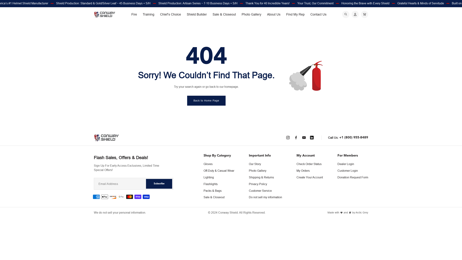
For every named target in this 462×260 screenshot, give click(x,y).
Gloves (208, 164)
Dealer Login (345, 164)
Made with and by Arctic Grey (348, 212)
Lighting (209, 177)
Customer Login (347, 170)
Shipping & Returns (261, 177)
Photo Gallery (257, 170)
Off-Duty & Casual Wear (219, 170)
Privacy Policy (258, 184)
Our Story (255, 164)
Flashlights (211, 184)
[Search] (345, 14)
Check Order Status (309, 164)
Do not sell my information (265, 197)
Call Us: (333, 137)
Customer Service (260, 190)
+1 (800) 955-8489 (353, 137)
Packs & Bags (213, 190)
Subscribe (159, 184)
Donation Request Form (352, 177)
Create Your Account (310, 177)
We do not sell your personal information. (120, 212)
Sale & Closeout (214, 197)
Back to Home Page (206, 100)
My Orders (303, 170)
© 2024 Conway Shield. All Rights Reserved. (236, 212)
